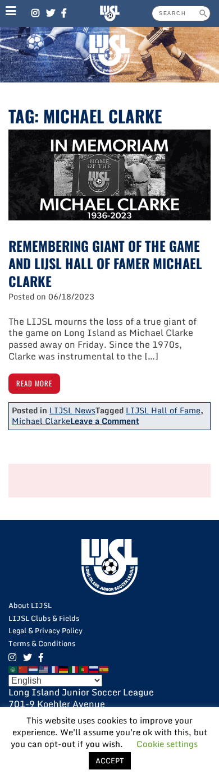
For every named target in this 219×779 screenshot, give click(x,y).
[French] (54, 668)
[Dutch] (34, 668)
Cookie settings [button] (167, 743)
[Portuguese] (84, 668)
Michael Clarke (41, 420)
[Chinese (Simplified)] (24, 668)
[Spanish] (104, 668)
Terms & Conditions (41, 643)
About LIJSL (30, 605)
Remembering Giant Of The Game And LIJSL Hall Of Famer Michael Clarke (105, 263)
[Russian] (94, 668)
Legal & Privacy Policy (45, 630)
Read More (34, 383)
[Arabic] (13, 668)
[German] (64, 668)
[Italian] (74, 668)
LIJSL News (72, 410)
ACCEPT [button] (109, 760)
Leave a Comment (104, 420)
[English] (44, 668)
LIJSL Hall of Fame (163, 410)
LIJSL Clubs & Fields (43, 618)
